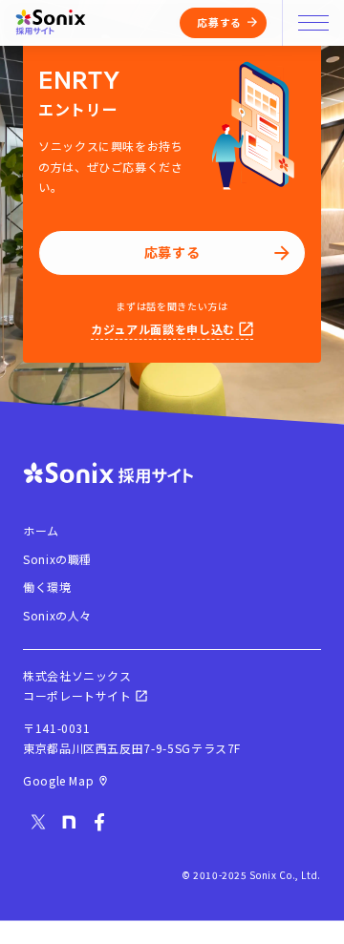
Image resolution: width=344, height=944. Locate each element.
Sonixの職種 (57, 559)
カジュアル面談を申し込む (163, 329)
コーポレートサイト (77, 695)
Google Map (58, 780)
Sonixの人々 (57, 615)
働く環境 (47, 586)
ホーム (41, 530)
